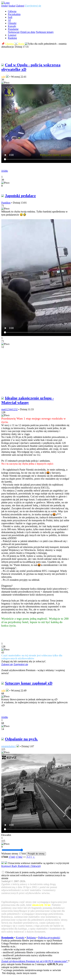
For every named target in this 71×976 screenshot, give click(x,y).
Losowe (12, 35)
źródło (4, 170)
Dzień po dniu (27, 32)
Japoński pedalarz (20, 196)
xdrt (3, 76)
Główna (12, 11)
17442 (19, 856)
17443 (12, 856)
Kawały (12, 26)
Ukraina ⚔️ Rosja (14, 43)
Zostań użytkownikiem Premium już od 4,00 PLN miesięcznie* (34, 961)
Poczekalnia (14, 14)
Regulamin (7, 937)
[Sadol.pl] (5, 2)
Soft (10, 17)
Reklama (31, 937)
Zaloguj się (7, 664)
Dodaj (4, 5)
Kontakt (20, 937)
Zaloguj (20, 5)
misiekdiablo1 (8, 746)
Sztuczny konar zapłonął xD (28, 683)
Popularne (13, 29)
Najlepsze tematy (45, 32)
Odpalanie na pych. (21, 739)
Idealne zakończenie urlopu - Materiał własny (27, 400)
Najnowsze (14, 32)
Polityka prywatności (49, 937)
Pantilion (6, 202)
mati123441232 (9, 409)
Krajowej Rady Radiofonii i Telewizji (21, 866)
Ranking (12, 38)
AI (9, 20)
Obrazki (12, 23)
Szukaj (12, 5)
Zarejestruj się (33, 5)
